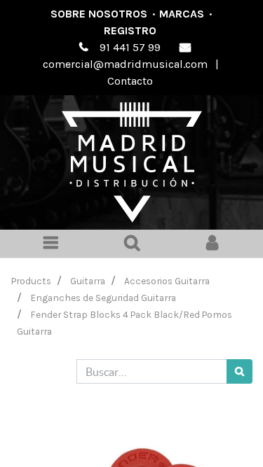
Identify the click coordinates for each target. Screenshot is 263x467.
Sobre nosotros (98, 13)
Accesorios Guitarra (167, 280)
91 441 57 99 (130, 47)
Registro (130, 30)
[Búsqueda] (239, 371)
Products (31, 280)
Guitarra (87, 280)
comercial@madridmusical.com (125, 64)
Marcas (181, 13)
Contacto (130, 81)
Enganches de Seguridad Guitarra (103, 297)
